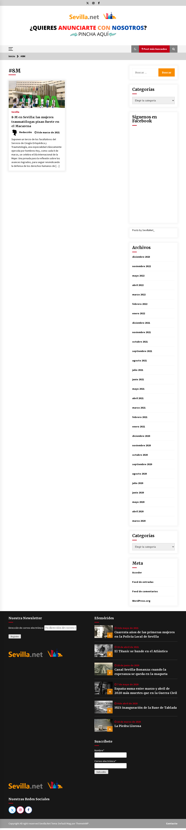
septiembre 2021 (142, 351)
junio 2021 (138, 379)
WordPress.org (141, 600)
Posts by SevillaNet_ (143, 230)
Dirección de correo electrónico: (26, 627)
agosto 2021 (139, 360)
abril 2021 (137, 398)
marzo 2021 (138, 407)
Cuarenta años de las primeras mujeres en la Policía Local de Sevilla (144, 634)
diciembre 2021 (141, 322)
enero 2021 (138, 426)
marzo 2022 (138, 294)
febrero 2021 (139, 417)
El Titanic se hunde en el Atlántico (141, 651)
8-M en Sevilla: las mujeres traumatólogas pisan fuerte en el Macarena (35, 121)
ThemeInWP (82, 823)
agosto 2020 (139, 473)
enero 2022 (138, 313)
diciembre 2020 (141, 436)
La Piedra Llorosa (127, 726)
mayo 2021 (138, 388)
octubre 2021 (140, 341)
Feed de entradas (142, 582)
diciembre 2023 (141, 256)
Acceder (137, 572)
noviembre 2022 (141, 266)
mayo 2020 (138, 502)
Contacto (171, 823)
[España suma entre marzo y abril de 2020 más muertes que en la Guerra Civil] (103, 688)
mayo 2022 (138, 275)
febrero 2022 (139, 304)
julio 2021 (137, 370)
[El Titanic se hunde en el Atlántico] (103, 650)
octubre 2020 (140, 454)
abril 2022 (137, 285)
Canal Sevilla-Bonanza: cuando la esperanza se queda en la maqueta (140, 672)
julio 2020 (137, 483)
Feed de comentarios (145, 591)
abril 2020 (137, 511)
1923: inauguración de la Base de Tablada (145, 707)
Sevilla (15, 111)
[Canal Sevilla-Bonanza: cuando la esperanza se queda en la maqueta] (103, 669)
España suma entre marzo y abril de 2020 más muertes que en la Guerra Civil (145, 691)
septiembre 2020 (142, 464)
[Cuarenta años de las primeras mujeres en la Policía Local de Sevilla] (103, 631)
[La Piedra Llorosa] (103, 725)
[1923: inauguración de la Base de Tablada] (103, 707)
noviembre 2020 (141, 445)
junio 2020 (138, 492)
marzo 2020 (138, 520)
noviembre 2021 (141, 332)
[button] (135, 49)
